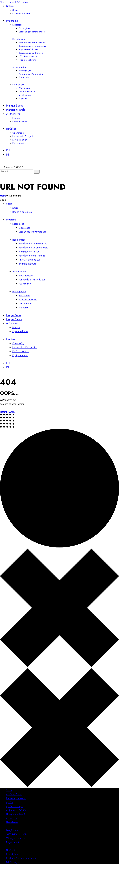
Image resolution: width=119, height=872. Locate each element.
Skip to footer (24, 2)
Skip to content (8, 2)
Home (3, 195)
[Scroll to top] (1, 870)
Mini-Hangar (12, 862)
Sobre (9, 790)
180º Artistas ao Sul (16, 834)
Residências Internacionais (21, 858)
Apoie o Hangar (14, 806)
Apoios (9, 802)
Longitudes (12, 830)
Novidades (12, 850)
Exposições (12, 854)
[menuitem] (62, 150)
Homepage (7, 411)
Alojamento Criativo (16, 810)
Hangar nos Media (16, 814)
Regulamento (13, 842)
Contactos (11, 818)
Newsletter (12, 822)
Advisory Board (14, 794)
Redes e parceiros (16, 798)
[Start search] (37, 172)
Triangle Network (15, 838)
